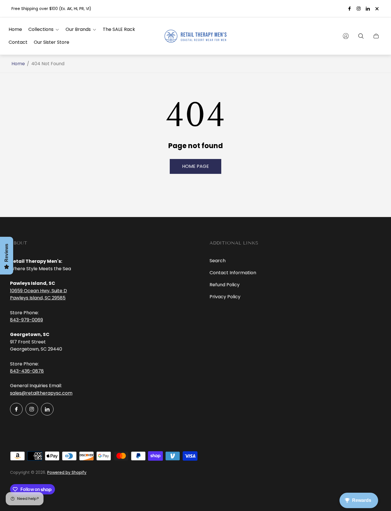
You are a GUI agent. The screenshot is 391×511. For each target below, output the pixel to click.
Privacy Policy (225, 296)
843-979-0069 (26, 320)
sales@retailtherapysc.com (41, 393)
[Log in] (345, 36)
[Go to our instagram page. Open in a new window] (359, 8)
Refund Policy (225, 284)
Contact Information (233, 272)
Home (18, 64)
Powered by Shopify (66, 472)
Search (218, 260)
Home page (195, 166)
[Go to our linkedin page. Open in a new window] (368, 8)
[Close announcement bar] (376, 8)
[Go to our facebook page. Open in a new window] (349, 8)
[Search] (361, 36)
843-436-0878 (27, 371)
